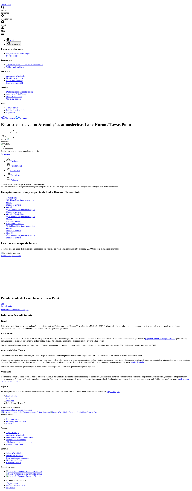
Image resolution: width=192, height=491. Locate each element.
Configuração (15, 44)
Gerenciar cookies (13, 99)
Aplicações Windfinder (15, 76)
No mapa (6, 154)
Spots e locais (12, 56)
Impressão (10, 112)
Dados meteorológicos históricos (19, 92)
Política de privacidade (15, 110)
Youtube (37, 476)
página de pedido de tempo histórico (160, 338)
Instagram (38, 474)
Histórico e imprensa (14, 78)
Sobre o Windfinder (14, 80)
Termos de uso (12, 108)
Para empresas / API (14, 83)
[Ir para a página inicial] (1, 2)
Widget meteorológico (15, 67)
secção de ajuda (137, 362)
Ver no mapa (10, 118)
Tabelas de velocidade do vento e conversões (24, 65)
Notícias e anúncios (14, 96)
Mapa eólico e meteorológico (18, 53)
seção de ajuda (113, 392)
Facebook (23, 118)
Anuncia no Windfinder (16, 94)
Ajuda (11, 40)
